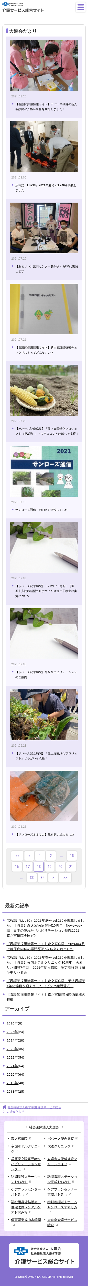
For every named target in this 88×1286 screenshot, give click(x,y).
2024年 (15, 1040)
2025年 (15, 1032)
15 (72, 856)
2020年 (15, 1074)
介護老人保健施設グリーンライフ (62, 1161)
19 (50, 867)
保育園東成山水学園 (26, 1220)
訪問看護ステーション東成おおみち (62, 1179)
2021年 (15, 1066)
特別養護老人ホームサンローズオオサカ (62, 1204)
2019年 (15, 1083)
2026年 (14, 1023)
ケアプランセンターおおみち (26, 1191)
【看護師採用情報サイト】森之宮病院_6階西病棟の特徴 (46, 997)
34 (42, 878)
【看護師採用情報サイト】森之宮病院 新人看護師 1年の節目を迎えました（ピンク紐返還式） (46, 983)
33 (32, 878)
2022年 (15, 1057)
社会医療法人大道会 (44, 1127)
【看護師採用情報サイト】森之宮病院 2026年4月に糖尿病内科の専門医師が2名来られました (46, 946)
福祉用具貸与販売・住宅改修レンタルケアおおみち (26, 1207)
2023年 (15, 1049)
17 (28, 867)
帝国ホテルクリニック (26, 1148)
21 (71, 867)
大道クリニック (59, 1146)
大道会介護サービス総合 (62, 1222)
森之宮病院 (19, 1139)
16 (17, 867)
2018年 (15, 1091)
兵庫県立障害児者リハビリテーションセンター (26, 1164)
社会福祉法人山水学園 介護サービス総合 (34, 1107)
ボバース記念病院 (60, 1139)
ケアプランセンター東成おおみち (62, 1191)
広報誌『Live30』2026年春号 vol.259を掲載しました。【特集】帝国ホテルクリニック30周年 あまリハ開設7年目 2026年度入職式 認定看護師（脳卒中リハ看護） (46, 965)
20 (60, 867)
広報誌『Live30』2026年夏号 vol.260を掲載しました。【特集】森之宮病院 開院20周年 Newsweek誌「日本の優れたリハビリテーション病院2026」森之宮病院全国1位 (45, 928)
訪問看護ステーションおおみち (26, 1179)
